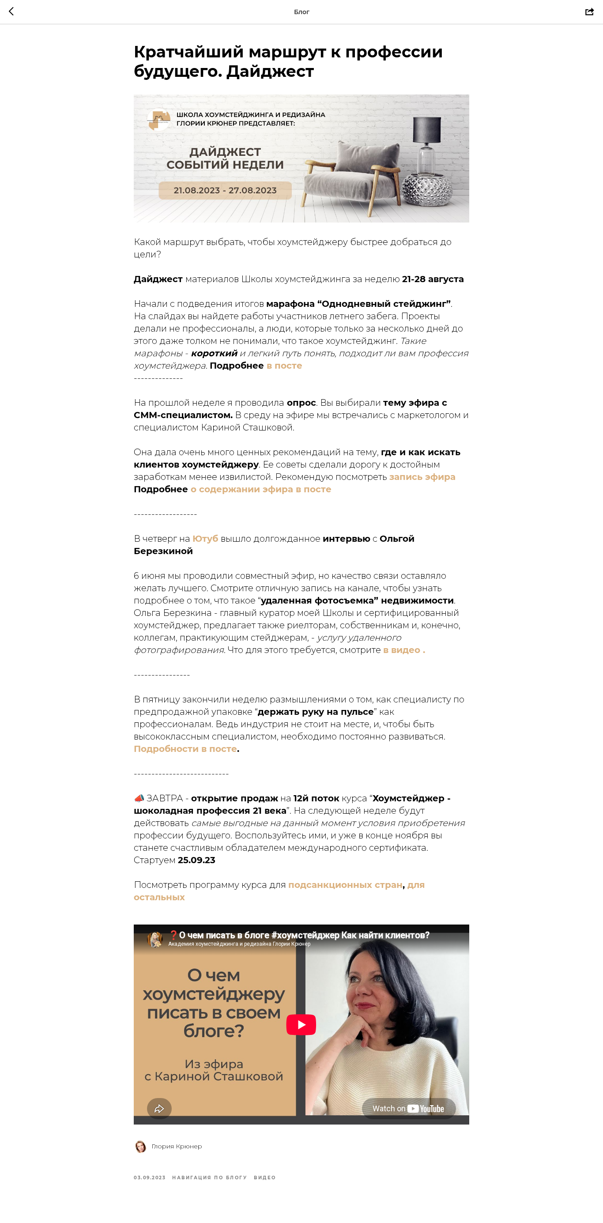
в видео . (404, 650)
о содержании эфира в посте (261, 489)
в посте (284, 365)
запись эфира (422, 477)
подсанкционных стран (345, 885)
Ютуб (205, 538)
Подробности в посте (185, 749)
